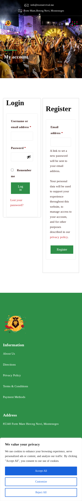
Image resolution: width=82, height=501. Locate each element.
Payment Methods (14, 397)
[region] (41, 469)
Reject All (41, 492)
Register (62, 249)
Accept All (41, 470)
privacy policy (59, 237)
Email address (61, 130)
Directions (9, 364)
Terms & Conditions (15, 386)
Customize (41, 481)
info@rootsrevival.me (42, 4)
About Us (9, 353)
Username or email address (22, 124)
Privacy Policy (12, 375)
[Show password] (29, 157)
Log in (20, 188)
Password (22, 148)
